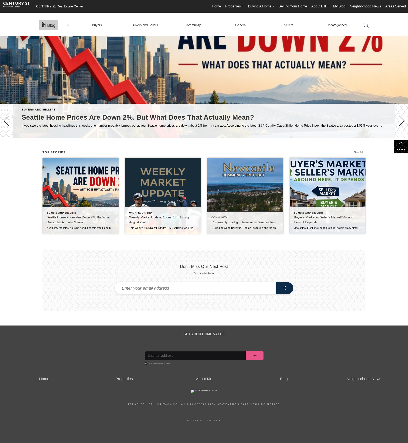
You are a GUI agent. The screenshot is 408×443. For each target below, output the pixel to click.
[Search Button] (366, 25)
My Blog (339, 6)
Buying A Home (262, 8)
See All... (360, 152)
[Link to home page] (18, 6)
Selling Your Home (293, 6)
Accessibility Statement (213, 404)
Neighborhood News (365, 6)
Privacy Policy (171, 404)
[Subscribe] (284, 288)
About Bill (321, 8)
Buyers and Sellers (39, 109)
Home (216, 6)
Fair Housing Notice (260, 404)
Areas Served (395, 6)
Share (401, 149)
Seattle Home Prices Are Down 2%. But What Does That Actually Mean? (138, 117)
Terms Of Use (140, 404)
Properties (235, 8)
